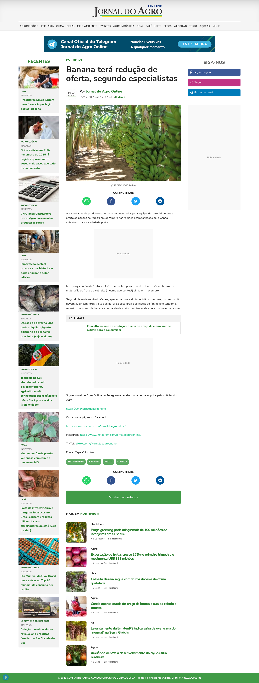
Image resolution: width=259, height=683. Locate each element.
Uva (93, 573)
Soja (140, 26)
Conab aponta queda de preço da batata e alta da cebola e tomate (133, 606)
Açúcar (204, 26)
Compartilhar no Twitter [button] (135, 201)
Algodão (180, 26)
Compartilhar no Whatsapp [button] (86, 201)
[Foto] (123, 143)
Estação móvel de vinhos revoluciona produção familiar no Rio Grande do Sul (38, 636)
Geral (70, 26)
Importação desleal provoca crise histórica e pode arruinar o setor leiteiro (37, 270)
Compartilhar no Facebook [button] (111, 201)
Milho (217, 26)
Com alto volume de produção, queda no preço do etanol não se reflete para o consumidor (129, 328)
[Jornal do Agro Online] (127, 11)
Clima (60, 26)
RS (93, 623)
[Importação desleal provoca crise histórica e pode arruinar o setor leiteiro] (38, 241)
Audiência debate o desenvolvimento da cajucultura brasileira (129, 655)
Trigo (193, 26)
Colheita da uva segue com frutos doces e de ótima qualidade (128, 581)
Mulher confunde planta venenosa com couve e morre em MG (37, 458)
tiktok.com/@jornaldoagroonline (96, 444)
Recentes (39, 61)
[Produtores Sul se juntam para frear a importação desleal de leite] (38, 77)
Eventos (105, 26)
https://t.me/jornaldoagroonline (86, 409)
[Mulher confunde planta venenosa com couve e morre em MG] (38, 427)
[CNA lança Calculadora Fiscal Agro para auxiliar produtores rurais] (38, 189)
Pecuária (47, 26)
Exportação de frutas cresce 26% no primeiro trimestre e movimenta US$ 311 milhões (132, 556)
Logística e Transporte (35, 621)
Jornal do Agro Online (104, 91)
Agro (94, 549)
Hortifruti (74, 60)
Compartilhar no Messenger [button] (160, 201)
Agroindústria (123, 26)
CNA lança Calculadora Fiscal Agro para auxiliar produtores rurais (37, 218)
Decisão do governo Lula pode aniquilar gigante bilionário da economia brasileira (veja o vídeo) (37, 329)
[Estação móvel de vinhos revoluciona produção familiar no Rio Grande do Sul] (38, 607)
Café (149, 26)
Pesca (168, 26)
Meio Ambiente (87, 26)
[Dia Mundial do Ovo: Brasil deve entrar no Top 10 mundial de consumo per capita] (38, 551)
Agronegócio (29, 26)
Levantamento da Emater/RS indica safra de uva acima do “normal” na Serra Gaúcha (133, 630)
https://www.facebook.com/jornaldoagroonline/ (96, 426)
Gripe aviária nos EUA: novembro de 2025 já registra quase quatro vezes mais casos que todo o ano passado (38, 159)
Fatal (24, 445)
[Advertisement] (123, 253)
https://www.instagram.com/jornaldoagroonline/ (110, 435)
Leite (158, 26)
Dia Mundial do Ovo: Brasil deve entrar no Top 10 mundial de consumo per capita (38, 583)
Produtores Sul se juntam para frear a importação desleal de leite (37, 104)
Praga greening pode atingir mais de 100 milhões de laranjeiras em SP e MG (129, 532)
